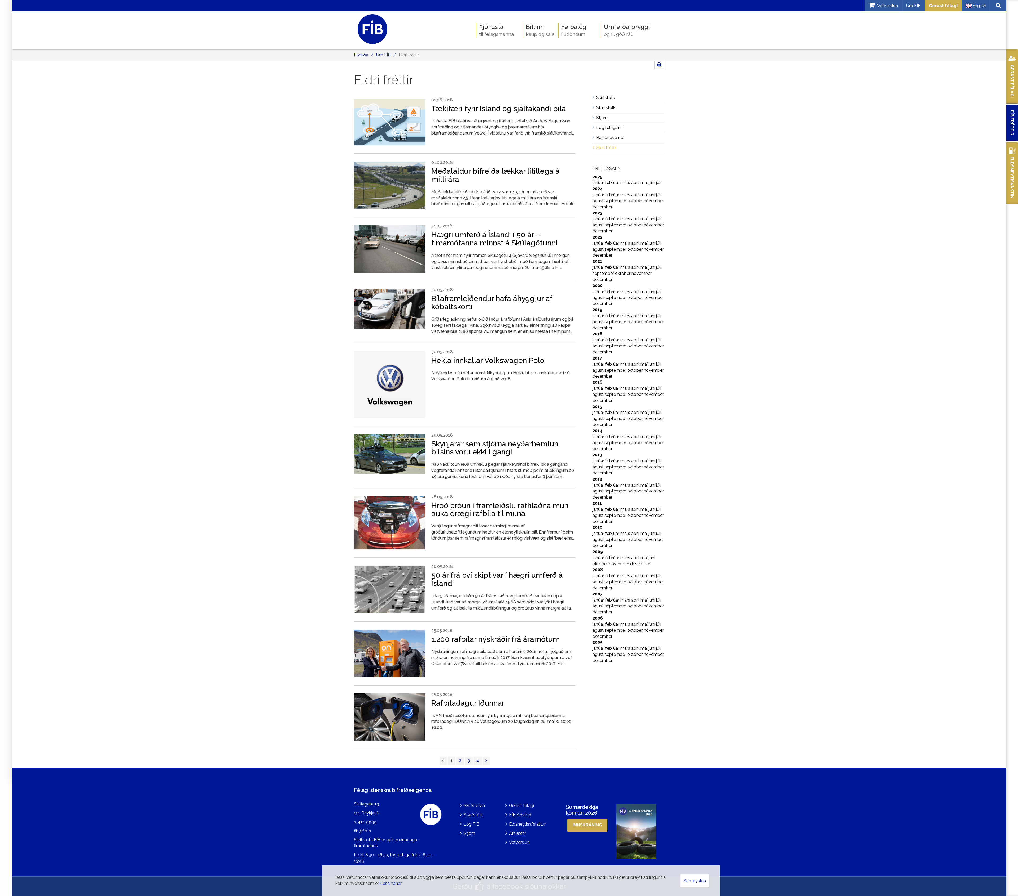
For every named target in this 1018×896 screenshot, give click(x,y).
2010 (597, 527)
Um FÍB (913, 5)
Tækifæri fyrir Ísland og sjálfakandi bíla (498, 108)
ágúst (599, 200)
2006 (598, 618)
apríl (635, 182)
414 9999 (367, 822)
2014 (597, 430)
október (635, 200)
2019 (597, 309)
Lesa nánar (391, 883)
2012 (597, 479)
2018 (597, 333)
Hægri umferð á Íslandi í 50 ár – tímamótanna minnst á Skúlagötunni (494, 238)
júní (652, 182)
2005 (598, 642)
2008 (598, 569)
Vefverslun (519, 842)
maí (644, 182)
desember (602, 206)
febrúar (612, 182)
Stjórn (469, 833)
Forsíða (361, 54)
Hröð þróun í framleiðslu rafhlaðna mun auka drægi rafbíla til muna (499, 509)
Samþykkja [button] (694, 880)
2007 (598, 594)
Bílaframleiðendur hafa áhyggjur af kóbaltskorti (491, 302)
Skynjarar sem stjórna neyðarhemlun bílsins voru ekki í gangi (494, 448)
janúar (599, 182)
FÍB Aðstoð (520, 814)
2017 (597, 358)
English (979, 5)
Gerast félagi (943, 5)
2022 (597, 237)
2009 (598, 551)
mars (625, 182)
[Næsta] (486, 761)
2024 (598, 188)
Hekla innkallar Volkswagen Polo (488, 360)
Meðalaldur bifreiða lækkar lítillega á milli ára (495, 175)
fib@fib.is (362, 831)
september (616, 200)
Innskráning (587, 824)
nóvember (654, 200)
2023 (597, 213)
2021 (597, 261)
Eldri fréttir (409, 54)
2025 (597, 176)
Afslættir (517, 833)
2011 (597, 503)
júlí (658, 182)
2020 (598, 285)
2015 (597, 406)
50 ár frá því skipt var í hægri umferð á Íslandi (497, 579)
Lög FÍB (471, 824)
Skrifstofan (474, 805)
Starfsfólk (473, 814)
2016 (597, 382)
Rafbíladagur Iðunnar (467, 703)
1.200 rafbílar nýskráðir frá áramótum (495, 639)
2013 (597, 454)
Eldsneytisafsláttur (527, 824)
